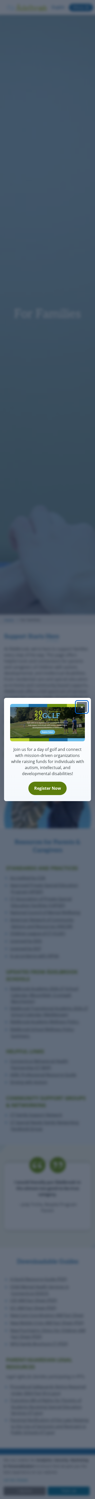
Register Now (47, 788)
